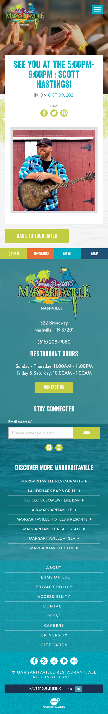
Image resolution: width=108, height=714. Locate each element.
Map (94, 253)
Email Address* (20, 421)
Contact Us (54, 387)
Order (13, 253)
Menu (67, 253)
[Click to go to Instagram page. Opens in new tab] (59, 447)
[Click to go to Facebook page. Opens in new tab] (49, 447)
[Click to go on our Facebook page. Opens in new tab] (34, 661)
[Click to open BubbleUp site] (54, 703)
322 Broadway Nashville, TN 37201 (54, 326)
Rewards (41, 253)
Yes (70, 688)
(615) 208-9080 (54, 341)
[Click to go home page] (25, 17)
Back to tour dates (37, 236)
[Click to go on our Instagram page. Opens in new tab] (54, 661)
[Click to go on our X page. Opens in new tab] (44, 661)
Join (86, 432)
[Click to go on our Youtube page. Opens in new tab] (64, 661)
